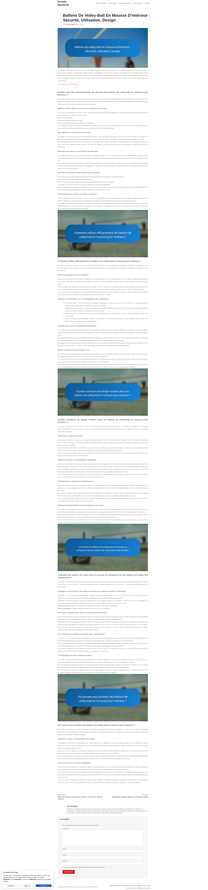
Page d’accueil (137, 3)
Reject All (27, 886)
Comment (66, 828)
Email (64, 855)
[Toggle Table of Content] (76, 87)
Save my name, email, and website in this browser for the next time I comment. (84, 867)
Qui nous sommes (125, 3)
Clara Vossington (70, 24)
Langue (147, 3)
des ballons (76, 155)
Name (65, 849)
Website (65, 861)
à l (86, 123)
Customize (11, 886)
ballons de (63, 112)
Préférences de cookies (143, 888)
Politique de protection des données (119, 885)
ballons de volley (65, 99)
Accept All (43, 886)
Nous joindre (113, 3)
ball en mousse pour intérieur (80, 99)
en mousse (80, 453)
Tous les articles (101, 3)
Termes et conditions (136, 885)
